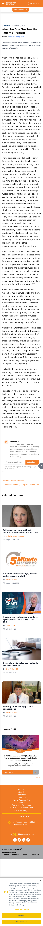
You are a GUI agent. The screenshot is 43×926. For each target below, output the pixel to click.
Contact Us (21, 797)
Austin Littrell (11, 625)
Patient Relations (17, 481)
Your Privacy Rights (22, 810)
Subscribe (31, 462)
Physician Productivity (30, 485)
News (25, 854)
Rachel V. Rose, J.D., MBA (15, 536)
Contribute (21, 794)
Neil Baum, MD (11, 580)
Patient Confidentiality (12, 485)
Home (6, 854)
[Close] (40, 880)
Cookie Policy (19, 905)
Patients (6, 481)
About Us (21, 789)
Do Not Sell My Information (21, 808)
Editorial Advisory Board (21, 800)
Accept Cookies (21, 922)
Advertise (21, 792)
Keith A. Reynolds (12, 669)
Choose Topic (19, 10)
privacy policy (11, 468)
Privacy (21, 802)
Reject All (21, 916)
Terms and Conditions (21, 805)
